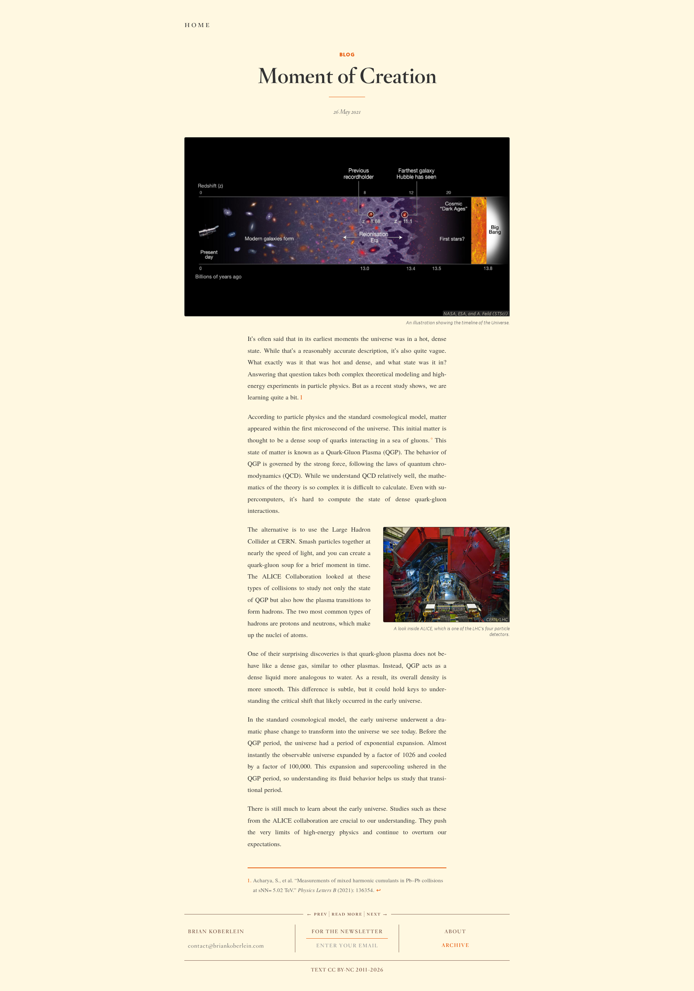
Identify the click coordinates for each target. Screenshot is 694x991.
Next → (377, 913)
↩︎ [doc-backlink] (378, 889)
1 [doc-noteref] (301, 397)
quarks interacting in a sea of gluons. (380, 440)
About (455, 931)
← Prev (316, 913)
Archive (456, 945)
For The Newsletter (347, 931)
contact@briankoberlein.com (226, 945)
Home (197, 24)
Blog (347, 54)
